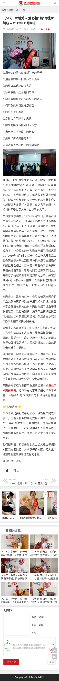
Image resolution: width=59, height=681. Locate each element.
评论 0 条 (45, 29)
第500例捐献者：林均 (43, 517)
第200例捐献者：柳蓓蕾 (15, 517)
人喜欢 (14, 470)
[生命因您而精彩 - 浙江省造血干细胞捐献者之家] (29, 4)
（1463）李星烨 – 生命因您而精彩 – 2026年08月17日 (14, 602)
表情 (51, 662)
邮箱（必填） (39, 625)
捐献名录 (13, 10)
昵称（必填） (39, 617)
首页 (4, 10)
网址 (34, 632)
